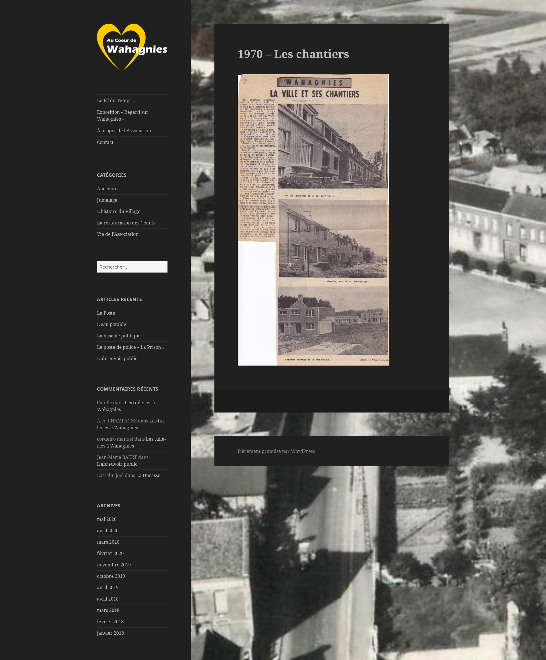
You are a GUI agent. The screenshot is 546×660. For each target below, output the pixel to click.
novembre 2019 (114, 565)
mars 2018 (108, 610)
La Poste (106, 313)
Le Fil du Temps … (116, 100)
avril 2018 (108, 599)
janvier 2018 (110, 633)
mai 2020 (107, 519)
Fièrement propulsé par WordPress (276, 451)
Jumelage (107, 200)
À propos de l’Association (124, 130)
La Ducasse (148, 475)
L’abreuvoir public (117, 358)
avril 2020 (108, 530)
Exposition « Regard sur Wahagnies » (122, 115)
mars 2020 (108, 542)
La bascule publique (119, 336)
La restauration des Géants (126, 223)
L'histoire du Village (118, 211)
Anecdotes (108, 188)
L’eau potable (111, 324)
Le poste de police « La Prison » (130, 347)
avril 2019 (108, 587)
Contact (105, 142)
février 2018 (110, 621)
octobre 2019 (111, 576)
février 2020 (110, 553)
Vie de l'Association (117, 234)
